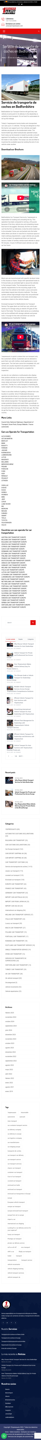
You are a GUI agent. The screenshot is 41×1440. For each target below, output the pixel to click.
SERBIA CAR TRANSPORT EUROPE (13, 602)
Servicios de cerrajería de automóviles (20, 1436)
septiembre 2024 (11, 1026)
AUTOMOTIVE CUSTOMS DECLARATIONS (19, 834)
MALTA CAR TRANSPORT (13, 928)
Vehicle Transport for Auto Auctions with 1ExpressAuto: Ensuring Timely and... (20, 748)
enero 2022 (9, 1083)
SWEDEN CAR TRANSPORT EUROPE (13, 598)
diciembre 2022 (10, 1052)
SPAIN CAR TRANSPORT (13, 954)
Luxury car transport (12, 923)
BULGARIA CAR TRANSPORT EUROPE (14, 542)
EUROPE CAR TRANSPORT (14, 884)
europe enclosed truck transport (18, 1211)
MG (2, 506)
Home (4, 58)
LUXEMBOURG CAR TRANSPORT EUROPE (15, 577)
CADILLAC (4, 485)
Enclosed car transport (12, 880)
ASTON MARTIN (6, 439)
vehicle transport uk (14, 1277)
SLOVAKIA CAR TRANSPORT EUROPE (14, 591)
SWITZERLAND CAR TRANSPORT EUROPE (15, 605)
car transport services (15, 1164)
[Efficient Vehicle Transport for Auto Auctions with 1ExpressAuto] (10, 700)
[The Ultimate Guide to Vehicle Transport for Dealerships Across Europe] (10, 677)
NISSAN (4, 511)
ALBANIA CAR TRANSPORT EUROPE (13, 607)
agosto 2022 (9, 1065)
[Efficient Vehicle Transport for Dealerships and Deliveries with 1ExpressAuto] (10, 736)
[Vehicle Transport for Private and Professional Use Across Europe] (10, 654)
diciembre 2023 (10, 1035)
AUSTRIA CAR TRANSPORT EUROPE (13, 537)
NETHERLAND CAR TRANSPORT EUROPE (15, 581)
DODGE (3, 488)
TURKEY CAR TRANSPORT (14, 969)
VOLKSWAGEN (6, 523)
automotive (11, 1117)
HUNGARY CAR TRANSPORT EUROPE (14, 565)
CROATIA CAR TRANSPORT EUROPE (13, 544)
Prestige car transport (14, 1239)
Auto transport (12, 1121)
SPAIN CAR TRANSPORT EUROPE (12, 595)
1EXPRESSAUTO (11, 829)
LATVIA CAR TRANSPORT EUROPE (13, 572)
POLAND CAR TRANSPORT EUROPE (13, 584)
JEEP (3, 499)
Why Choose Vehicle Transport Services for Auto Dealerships (24, 781)
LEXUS (3, 502)
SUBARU (4, 513)
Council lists (5, 422)
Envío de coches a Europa (8, 1348)
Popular (20, 639)
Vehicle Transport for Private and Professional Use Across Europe (20, 655)
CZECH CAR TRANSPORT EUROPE (13, 549)
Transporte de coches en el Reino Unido (12, 1334)
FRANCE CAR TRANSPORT (14, 888)
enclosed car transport (15, 1189)
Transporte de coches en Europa (10, 1338)
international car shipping (14, 910)
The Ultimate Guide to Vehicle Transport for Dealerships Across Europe (20, 678)
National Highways (16, 422)
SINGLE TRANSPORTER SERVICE (16, 950)
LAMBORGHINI (6, 455)
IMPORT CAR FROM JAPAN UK (15, 901)
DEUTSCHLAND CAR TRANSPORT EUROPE (15, 561)
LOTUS (3, 457)
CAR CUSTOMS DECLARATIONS (16, 845)
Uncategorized (10, 982)
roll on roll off (12, 1247)
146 (16, 756)
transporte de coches (14, 1151)
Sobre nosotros (15, 1432)
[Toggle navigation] (4, 31)
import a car (11, 1219)
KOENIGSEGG (6, 453)
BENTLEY (4, 441)
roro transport (25, 1247)
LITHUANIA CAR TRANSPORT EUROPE (14, 574)
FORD (3, 471)
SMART (3, 516)
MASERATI (5, 460)
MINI (3, 497)
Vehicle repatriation (11, 991)
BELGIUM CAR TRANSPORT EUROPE (13, 540)
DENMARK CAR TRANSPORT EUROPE (14, 551)
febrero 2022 (9, 1078)
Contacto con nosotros (28, 1432)
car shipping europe (14, 1147)
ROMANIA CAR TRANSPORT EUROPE (13, 588)
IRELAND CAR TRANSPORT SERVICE (17, 915)
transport (19, 1256)
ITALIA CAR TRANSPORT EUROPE (12, 570)
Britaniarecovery (10, 1400)
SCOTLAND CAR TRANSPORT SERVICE (18, 945)
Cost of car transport (14, 1177)
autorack (22, 1117)
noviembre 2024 (10, 1017)
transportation (12, 1260)
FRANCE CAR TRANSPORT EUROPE (13, 558)
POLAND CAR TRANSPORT (14, 932)
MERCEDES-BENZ (7, 464)
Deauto (7, 1389)
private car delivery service (16, 1243)
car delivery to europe (14, 1134)
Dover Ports (12, 424)
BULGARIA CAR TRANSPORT (15, 840)
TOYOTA (4, 520)
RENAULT (4, 476)
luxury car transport (14, 1234)
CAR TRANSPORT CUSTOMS (15, 862)
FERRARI (4, 448)
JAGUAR (4, 450)
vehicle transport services (16, 1273)
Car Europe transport (12, 849)
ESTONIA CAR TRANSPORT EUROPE (13, 554)
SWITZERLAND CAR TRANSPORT (16, 965)
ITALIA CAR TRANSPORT (13, 919)
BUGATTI (4, 446)
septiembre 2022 (11, 1061)
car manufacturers (13, 1142)
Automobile (24, 1112)
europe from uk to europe (16, 1215)
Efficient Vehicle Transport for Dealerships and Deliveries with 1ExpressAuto (24, 736)
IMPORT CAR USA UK (12, 906)
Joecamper (8, 1414)
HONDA (4, 492)
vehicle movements (11, 987)
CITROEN (4, 480)
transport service (26, 1260)
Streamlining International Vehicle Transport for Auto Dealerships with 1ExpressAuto (24, 711)
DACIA (3, 490)
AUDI (3, 473)
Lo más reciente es (10, 640)
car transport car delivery (15, 1155)
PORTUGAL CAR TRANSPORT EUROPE (14, 586)
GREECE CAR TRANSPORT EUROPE (13, 563)
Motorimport (9, 1393)
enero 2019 (9, 1091)
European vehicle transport (16, 1202)
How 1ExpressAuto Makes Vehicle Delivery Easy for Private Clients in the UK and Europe (25, 806)
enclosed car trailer (14, 1185)
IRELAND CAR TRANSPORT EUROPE (13, 568)
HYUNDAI (4, 495)
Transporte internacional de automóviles (13, 1341)
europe (10, 1198)
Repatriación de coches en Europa (11, 1345)
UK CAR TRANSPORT (12, 974)
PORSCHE (4, 469)
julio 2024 (8, 1030)
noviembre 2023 (10, 1039)
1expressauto (12, 1112)
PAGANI (4, 467)
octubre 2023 (9, 1043)
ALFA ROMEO (6, 436)
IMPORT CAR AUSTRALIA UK (15, 897)
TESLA (3, 518)
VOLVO (3, 525)
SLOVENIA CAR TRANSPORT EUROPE (14, 593)
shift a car (11, 1251)
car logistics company (15, 1138)
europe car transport (14, 1206)
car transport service (14, 1159)
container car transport (15, 1172)
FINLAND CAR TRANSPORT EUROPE (13, 556)
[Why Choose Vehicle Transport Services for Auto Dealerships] (10, 645)
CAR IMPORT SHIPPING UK (14, 858)
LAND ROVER (5, 504)
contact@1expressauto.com (14, 26)
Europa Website (22, 424)
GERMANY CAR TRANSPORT (15, 893)
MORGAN (4, 509)
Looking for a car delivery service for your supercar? (19, 1229)
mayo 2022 (9, 1069)
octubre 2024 (9, 1021)
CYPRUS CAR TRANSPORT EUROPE (13, 547)
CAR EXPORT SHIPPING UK (14, 853)
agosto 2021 (9, 1087)
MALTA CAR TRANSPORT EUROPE (13, 579)
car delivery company (14, 1129)
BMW (3, 443)
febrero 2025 (9, 1013)
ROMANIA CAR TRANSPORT (14, 941)
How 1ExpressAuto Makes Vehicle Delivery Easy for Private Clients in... (19, 666)
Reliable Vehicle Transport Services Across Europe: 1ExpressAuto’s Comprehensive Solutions (20, 689)
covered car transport (12, 875)
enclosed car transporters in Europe (19, 1194)
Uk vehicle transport (12, 978)
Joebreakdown (9, 1417)
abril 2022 (8, 1074)
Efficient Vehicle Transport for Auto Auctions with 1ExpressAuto (23, 700)
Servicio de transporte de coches (16, 867)
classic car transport (12, 871)
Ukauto (7, 1396)
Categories (30, 639)
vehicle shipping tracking (15, 1269)
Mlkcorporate (9, 1407)
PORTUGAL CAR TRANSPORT (15, 936)
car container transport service (17, 1125)
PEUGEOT (4, 478)
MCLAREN (4, 462)
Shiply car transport (25, 1251)
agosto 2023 (9, 1048)
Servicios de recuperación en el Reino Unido (20, 1434)
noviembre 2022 (10, 1056)
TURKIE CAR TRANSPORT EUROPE (13, 600)
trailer (9, 1256)
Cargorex (8, 1410)
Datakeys (8, 1403)
